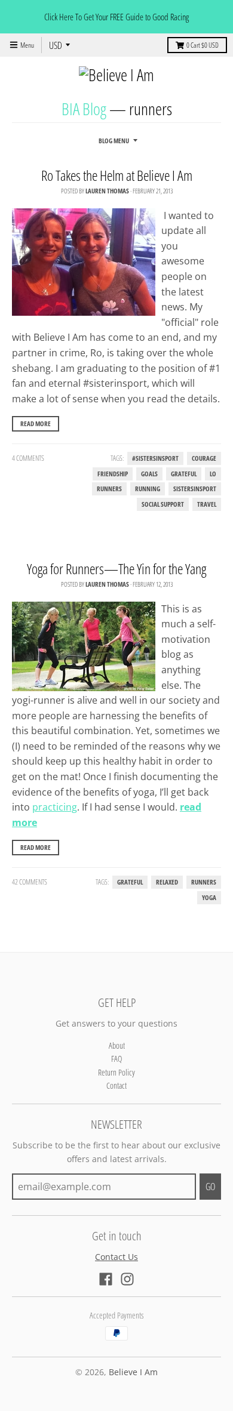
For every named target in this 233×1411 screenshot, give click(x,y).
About (117, 1045)
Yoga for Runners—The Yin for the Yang (116, 568)
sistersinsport (194, 489)
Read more (35, 423)
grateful (184, 474)
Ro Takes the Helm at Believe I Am (116, 175)
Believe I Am (133, 1372)
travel (206, 504)
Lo (213, 474)
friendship (112, 474)
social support (163, 504)
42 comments (29, 882)
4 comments (28, 458)
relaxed (167, 882)
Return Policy (116, 1072)
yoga (209, 898)
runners (109, 489)
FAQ (116, 1058)
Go (210, 1186)
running (147, 489)
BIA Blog (84, 108)
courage (204, 458)
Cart (202, 45)
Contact (116, 1085)
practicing (54, 807)
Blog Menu (114, 140)
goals (149, 474)
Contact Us (116, 1256)
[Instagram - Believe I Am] (127, 1279)
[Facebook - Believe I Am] (106, 1279)
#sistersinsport (155, 458)
